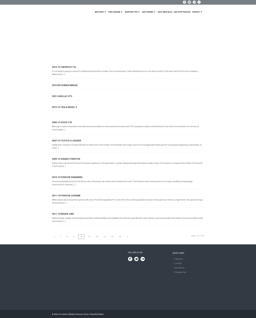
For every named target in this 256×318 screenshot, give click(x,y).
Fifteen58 (93, 314)
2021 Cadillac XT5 (62, 96)
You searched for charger (69, 40)
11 (89, 237)
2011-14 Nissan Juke (63, 214)
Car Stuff (178, 263)
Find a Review (114, 12)
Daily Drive (179, 259)
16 (120, 237)
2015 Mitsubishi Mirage (65, 85)
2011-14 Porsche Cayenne (66, 195)
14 (112, 237)
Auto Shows (147, 12)
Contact (196, 12)
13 (104, 237)
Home (54, 40)
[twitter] (136, 259)
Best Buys (99, 12)
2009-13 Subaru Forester (66, 159)
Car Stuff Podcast (182, 12)
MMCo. (101, 314)
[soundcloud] (143, 259)
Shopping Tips (131, 12)
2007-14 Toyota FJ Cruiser (66, 140)
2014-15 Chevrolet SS (64, 67)
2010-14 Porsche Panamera (67, 177)
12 (97, 237)
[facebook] (130, 259)
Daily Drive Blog (165, 12)
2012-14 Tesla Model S (64, 107)
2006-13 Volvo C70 (62, 122)
